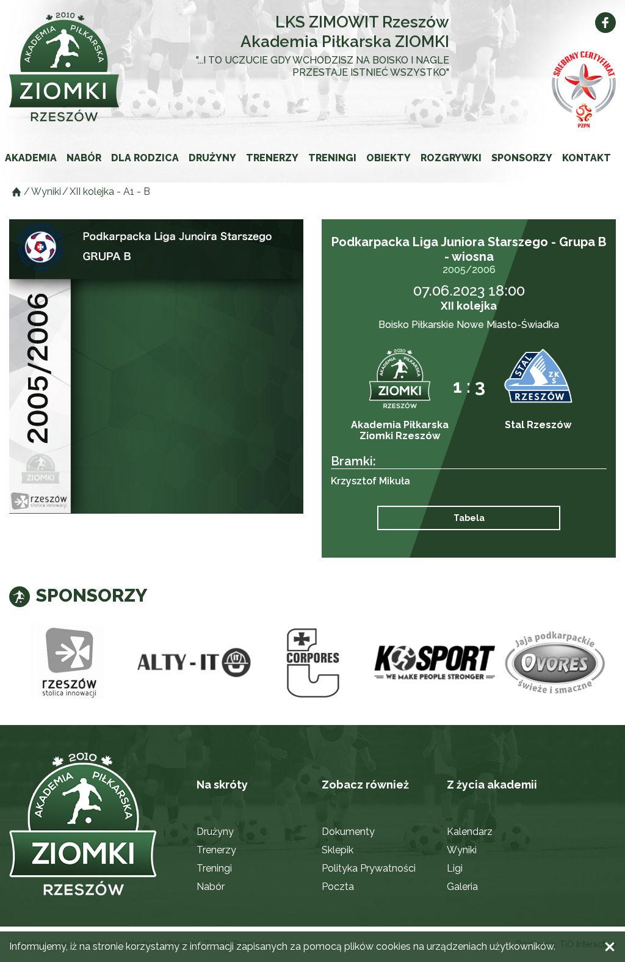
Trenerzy (272, 158)
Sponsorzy (521, 158)
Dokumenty (348, 831)
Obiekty (388, 158)
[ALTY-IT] (191, 663)
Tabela (469, 518)
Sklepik (337, 850)
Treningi (332, 158)
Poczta (338, 886)
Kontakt (586, 158)
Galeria (462, 886)
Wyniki (462, 850)
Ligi (455, 868)
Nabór (84, 158)
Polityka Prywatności (369, 868)
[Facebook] (605, 22)
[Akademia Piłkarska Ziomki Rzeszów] (70, 67)
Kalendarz (470, 831)
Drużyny (212, 158)
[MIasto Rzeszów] (70, 663)
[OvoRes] (555, 663)
